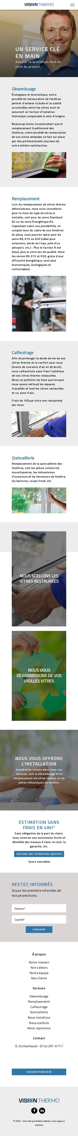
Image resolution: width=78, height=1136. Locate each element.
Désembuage (39, 996)
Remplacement (39, 1002)
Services (39, 988)
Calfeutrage (39, 1007)
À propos (39, 954)
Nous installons (39, 1018)
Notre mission (39, 962)
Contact (39, 1038)
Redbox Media (43, 1121)
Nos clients (39, 978)
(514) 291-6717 (51, 1046)
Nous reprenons (39, 1028)
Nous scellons (39, 1023)
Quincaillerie (39, 1012)
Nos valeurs (39, 968)
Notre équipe (39, 973)
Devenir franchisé (38, 1072)
